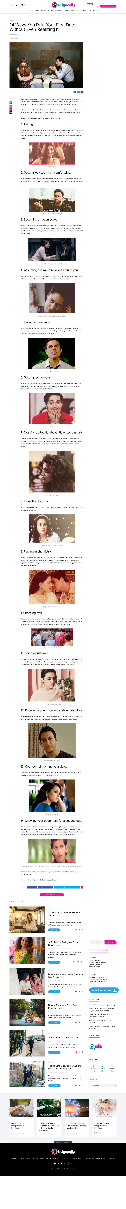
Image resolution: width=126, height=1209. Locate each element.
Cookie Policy (65, 1158)
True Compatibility (24, 1158)
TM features (92, 957)
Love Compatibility (17, 1120)
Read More (53, 930)
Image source (52, 166)
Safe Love (92, 10)
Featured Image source (57, 866)
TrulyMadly (31, 880)
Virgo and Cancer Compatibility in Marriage (101, 1125)
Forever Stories (57, 10)
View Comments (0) (51, 894)
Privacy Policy (54, 1158)
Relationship (69, 10)
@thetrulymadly (62, 1142)
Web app (14, 1158)
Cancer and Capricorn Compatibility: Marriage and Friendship (76, 1125)
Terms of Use (44, 1158)
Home (30, 10)
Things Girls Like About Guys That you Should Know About (65, 1067)
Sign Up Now (107, 6)
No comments (64, 919)
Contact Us (110, 1158)
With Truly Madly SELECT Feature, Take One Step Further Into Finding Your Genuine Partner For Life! (97, 982)
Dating (36, 10)
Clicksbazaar (71, 1168)
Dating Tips (45, 10)
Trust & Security (89, 1158)
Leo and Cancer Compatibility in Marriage (102, 1005)
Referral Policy (100, 1158)
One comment (26, 1134)
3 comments (69, 948)
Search (110, 942)
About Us (35, 1158)
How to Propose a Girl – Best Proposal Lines (62, 1006)
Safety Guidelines (77, 1158)
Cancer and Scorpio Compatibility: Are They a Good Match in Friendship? (49, 1127)
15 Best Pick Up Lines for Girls (63, 1037)
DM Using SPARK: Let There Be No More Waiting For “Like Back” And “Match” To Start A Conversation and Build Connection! (98, 964)
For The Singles (81, 10)
